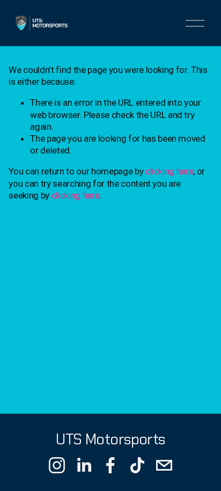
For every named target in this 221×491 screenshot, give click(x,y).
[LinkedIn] (83, 465)
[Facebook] (110, 465)
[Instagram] (56, 465)
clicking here (169, 171)
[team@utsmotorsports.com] (164, 465)
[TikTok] (137, 465)
